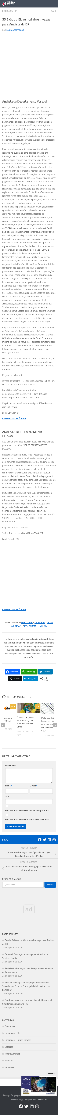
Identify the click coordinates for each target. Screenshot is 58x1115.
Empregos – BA (12, 1033)
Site (7, 796)
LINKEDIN (42, 626)
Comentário (11, 765)
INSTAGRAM (30, 626)
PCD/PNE (9, 1067)
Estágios (9, 1047)
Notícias (9, 1060)
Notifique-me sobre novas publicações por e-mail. (27, 819)
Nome (8, 785)
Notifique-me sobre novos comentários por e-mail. (27, 810)
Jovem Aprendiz (12, 1053)
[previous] (3, 725)
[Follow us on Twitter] (44, 840)
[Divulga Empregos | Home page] (10, 3)
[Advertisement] (29, 67)
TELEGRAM (40, 622)
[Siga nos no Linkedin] (49, 840)
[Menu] (54, 3)
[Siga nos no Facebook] (39, 840)
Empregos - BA (9, 11)
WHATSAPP (27, 622)
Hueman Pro (42, 1100)
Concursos (10, 1026)
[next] (55, 725)
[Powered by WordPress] (22, 1100)
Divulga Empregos (15, 30)
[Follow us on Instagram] (54, 840)
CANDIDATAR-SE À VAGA (14, 418)
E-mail (33, 785)
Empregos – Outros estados (18, 1040)
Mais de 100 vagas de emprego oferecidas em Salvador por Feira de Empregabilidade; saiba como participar (26, 986)
